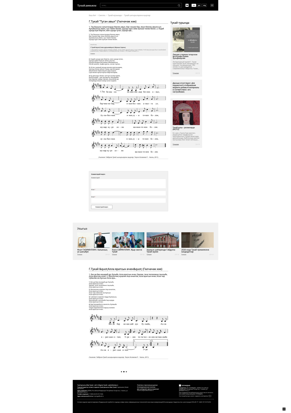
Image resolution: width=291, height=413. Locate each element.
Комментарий (95, 177)
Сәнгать (102, 15)
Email (93, 196)
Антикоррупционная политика (146, 387)
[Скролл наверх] (284, 409)
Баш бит (92, 15)
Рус (199, 5)
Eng (204, 5)
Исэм (93, 189)
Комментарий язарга (101, 207)
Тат (194, 5)
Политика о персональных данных (147, 385)
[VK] (187, 5)
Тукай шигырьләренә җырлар (137, 15)
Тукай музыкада (115, 15)
